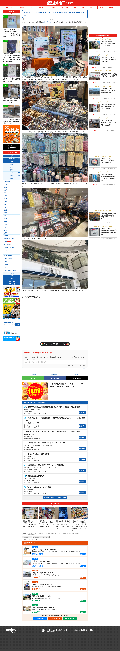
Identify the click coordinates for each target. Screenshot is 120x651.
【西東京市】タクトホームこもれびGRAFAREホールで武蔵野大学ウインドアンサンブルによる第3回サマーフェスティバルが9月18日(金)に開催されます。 (11, 57)
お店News (52, 7)
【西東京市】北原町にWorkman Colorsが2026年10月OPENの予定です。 (108, 90)
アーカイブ (111, 7)
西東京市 (69, 3)
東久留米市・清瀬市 (9, 247)
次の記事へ (75, 374)
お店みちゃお (64, 7)
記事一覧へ (55, 374)
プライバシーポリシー (98, 630)
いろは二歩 (34, 540)
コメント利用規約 (83, 369)
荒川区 (5, 198)
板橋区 (5, 210)
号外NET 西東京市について (51, 632)
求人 (32, 7)
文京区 (5, 207)
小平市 (5, 250)
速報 (101, 7)
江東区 (5, 187)
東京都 (51, 19)
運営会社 (52, 630)
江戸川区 (6, 184)
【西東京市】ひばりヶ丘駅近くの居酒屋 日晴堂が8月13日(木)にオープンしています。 (11, 100)
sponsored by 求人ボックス (44, 402)
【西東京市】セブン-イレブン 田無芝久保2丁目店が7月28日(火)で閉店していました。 (11, 121)
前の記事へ (34, 374)
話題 (83, 7)
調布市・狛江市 (8, 244)
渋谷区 (5, 221)
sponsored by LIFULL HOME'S (76, 543)
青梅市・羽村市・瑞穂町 (10, 270)
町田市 (5, 267)
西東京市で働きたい (30, 402)
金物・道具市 (47, 22)
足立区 (5, 195)
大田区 (5, 233)
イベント (92, 7)
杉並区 (5, 218)
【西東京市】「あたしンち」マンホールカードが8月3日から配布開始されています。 (108, 160)
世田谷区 (6, 224)
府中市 (5, 253)
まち (75, 7)
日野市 (5, 261)
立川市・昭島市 (8, 256)
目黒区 (5, 227)
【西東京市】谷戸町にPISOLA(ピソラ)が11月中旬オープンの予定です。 (108, 43)
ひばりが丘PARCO (27, 537)
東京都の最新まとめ (9, 181)
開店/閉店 (41, 7)
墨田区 (5, 193)
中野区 (5, 215)
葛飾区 (5, 190)
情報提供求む (61, 630)
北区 (5, 204)
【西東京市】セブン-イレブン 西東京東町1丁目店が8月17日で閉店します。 (108, 59)
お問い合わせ (86, 630)
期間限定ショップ (37, 537)
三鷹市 (7, 241)
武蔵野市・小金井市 (9, 238)
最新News (22, 7)
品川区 (5, 230)
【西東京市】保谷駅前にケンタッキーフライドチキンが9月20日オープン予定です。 (109, 106)
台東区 (5, 201)
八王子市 (6, 264)
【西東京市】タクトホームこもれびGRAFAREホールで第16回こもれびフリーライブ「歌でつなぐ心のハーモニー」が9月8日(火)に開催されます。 (11, 33)
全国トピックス (10, 7)
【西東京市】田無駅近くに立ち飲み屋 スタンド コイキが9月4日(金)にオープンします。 (11, 79)
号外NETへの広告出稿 (73, 630)
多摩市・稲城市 (8, 258)
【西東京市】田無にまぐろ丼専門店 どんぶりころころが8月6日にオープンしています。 (109, 74)
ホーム (46, 630)
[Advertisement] (103, 22)
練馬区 (5, 213)
